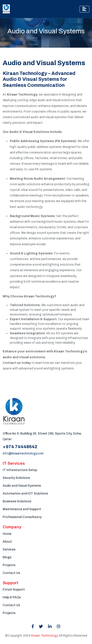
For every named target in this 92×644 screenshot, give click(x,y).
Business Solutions (17, 501)
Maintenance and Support (22, 509)
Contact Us (11, 573)
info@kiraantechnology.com (23, 453)
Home (7, 533)
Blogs (7, 557)
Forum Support (14, 589)
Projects (9, 565)
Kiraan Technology (44, 635)
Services (9, 549)
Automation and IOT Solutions (25, 493)
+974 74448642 (20, 446)
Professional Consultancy (22, 517)
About (7, 541)
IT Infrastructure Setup (20, 470)
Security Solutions (16, 478)
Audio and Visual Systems (22, 485)
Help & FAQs (12, 597)
